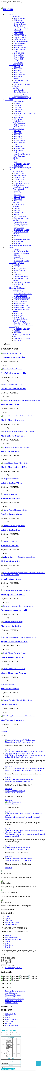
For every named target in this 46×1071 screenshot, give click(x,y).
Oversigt (8, 947)
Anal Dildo (17, 70)
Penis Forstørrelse (17, 123)
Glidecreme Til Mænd (21, 300)
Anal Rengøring (19, 74)
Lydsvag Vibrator (19, 22)
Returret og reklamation (13, 939)
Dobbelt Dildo (18, 63)
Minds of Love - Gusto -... (12, 451)
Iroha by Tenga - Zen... (11, 579)
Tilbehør (14, 82)
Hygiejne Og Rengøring (22, 84)
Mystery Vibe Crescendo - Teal (14, 641)
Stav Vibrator (18, 45)
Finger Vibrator (19, 34)
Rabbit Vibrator (19, 26)
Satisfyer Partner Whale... (12, 483)
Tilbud (7, 917)
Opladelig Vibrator (20, 36)
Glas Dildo (17, 61)
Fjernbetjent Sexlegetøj (21, 183)
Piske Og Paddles (20, 216)
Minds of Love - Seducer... (12, 420)
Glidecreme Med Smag (21, 232)
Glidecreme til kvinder (12, 997)
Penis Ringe (15, 115)
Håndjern (17, 208)
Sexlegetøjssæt (19, 185)
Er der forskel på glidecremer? (15, 991)
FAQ (7, 943)
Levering (8, 935)
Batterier (16, 86)
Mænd (9, 100)
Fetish (9, 247)
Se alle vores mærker (12, 922)
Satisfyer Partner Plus (10, 530)
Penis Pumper (18, 109)
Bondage (14, 206)
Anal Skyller (18, 76)
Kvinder (9, 14)
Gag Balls (17, 210)
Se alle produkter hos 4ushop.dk (20, 98)
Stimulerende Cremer (21, 96)
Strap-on (14, 202)
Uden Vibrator (18, 119)
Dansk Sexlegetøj (20, 39)
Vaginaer (17, 103)
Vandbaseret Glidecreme (22, 292)
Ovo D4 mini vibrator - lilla (13, 357)
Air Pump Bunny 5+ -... (11, 561)
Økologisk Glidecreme (21, 309)
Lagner (16, 286)
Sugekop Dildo (19, 55)
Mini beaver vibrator (10, 689)
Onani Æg (17, 107)
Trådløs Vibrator (19, 43)
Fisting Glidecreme (20, 301)
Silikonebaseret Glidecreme (23, 294)
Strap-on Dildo (19, 57)
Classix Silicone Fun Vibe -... (13, 657)
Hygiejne (14, 327)
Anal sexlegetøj (16, 65)
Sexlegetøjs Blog (11, 924)
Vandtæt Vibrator (19, 49)
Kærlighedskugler (20, 175)
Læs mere (8, 749)
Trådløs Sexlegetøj (20, 179)
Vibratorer (14, 16)
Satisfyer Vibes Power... (11, 498)
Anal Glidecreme (19, 303)
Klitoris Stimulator (20, 47)
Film (15, 162)
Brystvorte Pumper (20, 270)
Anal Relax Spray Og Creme (23, 325)
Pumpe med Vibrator (21, 41)
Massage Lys (18, 315)
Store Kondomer (19, 156)
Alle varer (5, 731)
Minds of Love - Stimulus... (13, 436)
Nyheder (8, 918)
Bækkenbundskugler (21, 92)
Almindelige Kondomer (22, 154)
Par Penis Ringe (19, 177)
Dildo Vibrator (19, 20)
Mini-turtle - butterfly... (11, 626)
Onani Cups (18, 105)
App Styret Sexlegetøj (21, 187)
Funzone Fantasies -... (10, 704)
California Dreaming (12, 804)
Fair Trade (17, 340)
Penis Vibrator (18, 111)
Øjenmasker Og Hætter (21, 80)
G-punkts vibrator (20, 24)
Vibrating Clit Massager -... (13, 594)
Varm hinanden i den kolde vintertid (17, 849)
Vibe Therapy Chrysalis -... (12, 720)
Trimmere (17, 331)
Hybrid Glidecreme (20, 296)
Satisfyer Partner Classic (11, 514)
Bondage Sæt (18, 212)
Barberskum (18, 333)
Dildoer (13, 51)
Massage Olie (18, 313)
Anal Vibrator (18, 69)
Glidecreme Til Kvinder (22, 298)
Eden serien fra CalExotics (14, 793)
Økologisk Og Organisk (22, 338)
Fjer (15, 272)
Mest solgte (9, 920)
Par (8, 169)
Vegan (16, 336)
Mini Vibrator (18, 32)
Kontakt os (9, 945)
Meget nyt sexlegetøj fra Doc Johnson (18, 860)
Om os (7, 941)
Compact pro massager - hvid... (14, 610)
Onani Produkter (16, 102)
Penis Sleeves (18, 121)
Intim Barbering (19, 90)
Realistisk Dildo (19, 53)
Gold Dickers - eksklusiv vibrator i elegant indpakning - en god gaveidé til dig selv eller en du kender (25, 756)
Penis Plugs (18, 274)
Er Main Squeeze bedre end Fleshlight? (18, 781)
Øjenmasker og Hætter (18, 276)
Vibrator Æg (18, 30)
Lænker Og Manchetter (22, 253)
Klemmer (17, 214)
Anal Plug (17, 67)
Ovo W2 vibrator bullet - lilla (13, 389)
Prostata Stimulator (20, 140)
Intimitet (13, 88)
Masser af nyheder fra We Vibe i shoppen (19, 742)
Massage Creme (19, 317)
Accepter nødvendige (8, 1069)
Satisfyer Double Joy (10, 545)
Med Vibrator (18, 117)
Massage (14, 311)
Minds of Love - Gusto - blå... (14, 467)
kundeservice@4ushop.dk (13, 968)
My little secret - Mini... (11, 404)
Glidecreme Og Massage (15, 288)
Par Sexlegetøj (16, 171)
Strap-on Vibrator (19, 37)
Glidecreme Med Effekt (22, 307)
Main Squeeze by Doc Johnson (24, 113)
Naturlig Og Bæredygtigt (19, 334)
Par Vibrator (18, 181)
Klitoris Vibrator (19, 18)
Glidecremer (15, 290)
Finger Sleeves (19, 228)
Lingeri (13, 78)
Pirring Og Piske (16, 263)
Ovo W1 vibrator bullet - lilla (13, 373)
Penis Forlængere (19, 125)
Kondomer (14, 152)
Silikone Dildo (19, 59)
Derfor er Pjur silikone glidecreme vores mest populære (23, 770)
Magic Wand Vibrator (21, 28)
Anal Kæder (18, 72)
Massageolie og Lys (20, 94)
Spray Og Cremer (17, 321)
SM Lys (16, 267)
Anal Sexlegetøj (16, 129)
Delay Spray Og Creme (22, 323)
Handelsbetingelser (11, 937)
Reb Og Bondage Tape (21, 251)
